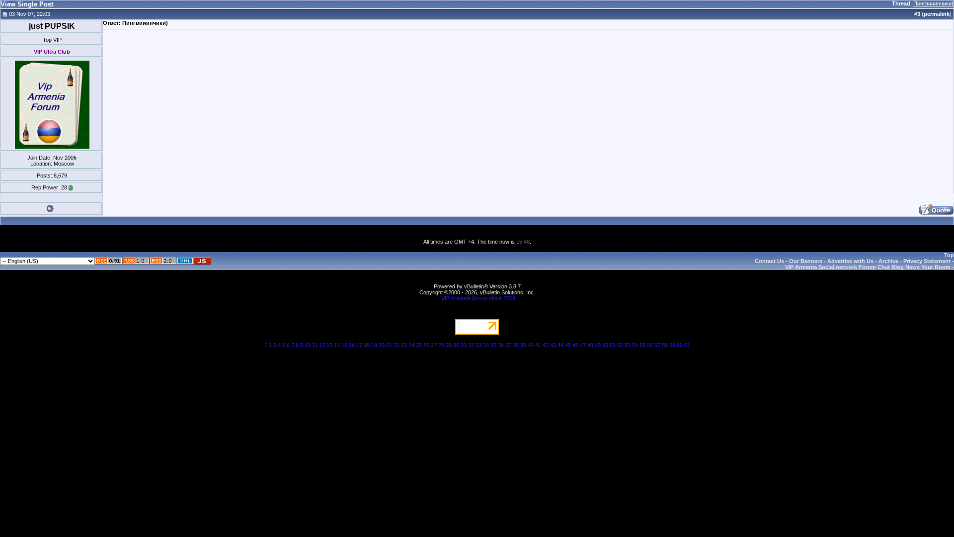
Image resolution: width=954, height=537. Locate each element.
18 (367, 345)
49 (598, 345)
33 (478, 345)
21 (389, 345)
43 (553, 345)
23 (404, 345)
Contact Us (769, 261)
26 (426, 345)
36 (501, 345)
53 (628, 345)
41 (538, 345)
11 (315, 345)
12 (322, 345)
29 (449, 345)
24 (411, 345)
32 (471, 345)
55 (642, 345)
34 (486, 345)
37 (508, 345)
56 (650, 345)
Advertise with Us (850, 261)
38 (516, 345)
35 (493, 345)
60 (680, 345)
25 (419, 345)
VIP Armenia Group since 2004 (478, 298)
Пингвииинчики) (933, 3)
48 (590, 345)
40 (531, 345)
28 (441, 345)
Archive (888, 261)
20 (382, 345)
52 (620, 345)
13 (329, 345)
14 (337, 345)
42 (546, 345)
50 (605, 345)
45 (568, 345)
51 (613, 345)
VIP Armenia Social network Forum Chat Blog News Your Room (868, 267)
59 (672, 345)
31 (464, 345)
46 (575, 345)
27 (434, 345)
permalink (937, 14)
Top (949, 255)
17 (359, 345)
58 (665, 345)
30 (456, 345)
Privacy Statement (927, 261)
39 (523, 345)
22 (396, 345)
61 (687, 345)
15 (344, 345)
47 (583, 345)
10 (308, 345)
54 (635, 345)
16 (352, 345)
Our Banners (805, 261)
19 (374, 345)
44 (560, 345)
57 (657, 345)
